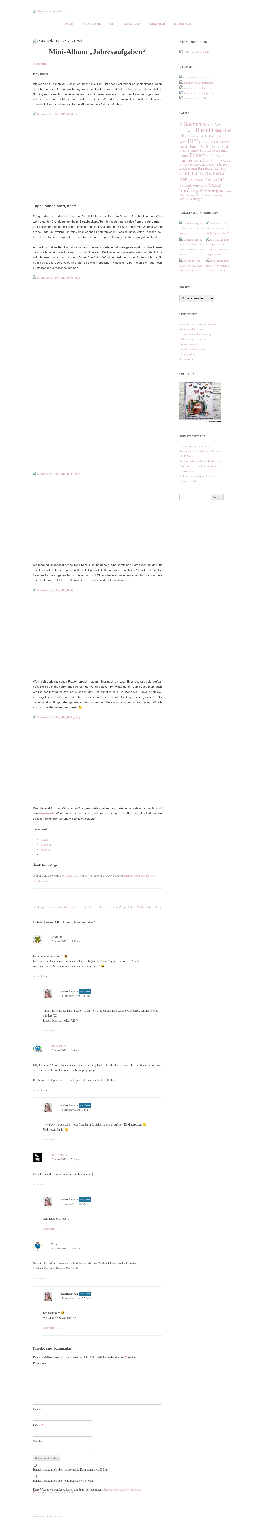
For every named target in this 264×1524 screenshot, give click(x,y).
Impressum (182, 23)
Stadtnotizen (186, 359)
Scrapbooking (41, 880)
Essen (226, 142)
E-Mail (38, 1425)
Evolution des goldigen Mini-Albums (200, 461)
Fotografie (92, 23)
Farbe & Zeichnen (205, 146)
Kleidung (192, 168)
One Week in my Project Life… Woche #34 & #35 (130, 907)
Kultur (212, 174)
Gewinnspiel (191, 164)
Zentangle (195, 199)
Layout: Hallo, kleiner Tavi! (195, 446)
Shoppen (225, 191)
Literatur (132, 23)
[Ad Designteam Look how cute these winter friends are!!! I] (192, 260)
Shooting (208, 190)
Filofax (205, 150)
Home (69, 23)
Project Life (215, 179)
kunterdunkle (59, 1155)
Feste (225, 146)
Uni (182, 195)
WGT (208, 195)
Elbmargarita (186, 354)
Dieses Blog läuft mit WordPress (49, 1516)
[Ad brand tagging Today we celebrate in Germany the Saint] (218, 260)
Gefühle (198, 161)
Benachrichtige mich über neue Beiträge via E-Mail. (63, 1480)
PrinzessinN (58, 1046)
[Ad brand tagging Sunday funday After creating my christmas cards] (192, 239)
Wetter (200, 195)
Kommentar (40, 1363)
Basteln (128, 875)
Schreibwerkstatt (193, 185)
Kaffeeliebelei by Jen (191, 329)
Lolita (193, 180)
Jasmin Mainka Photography (195, 334)
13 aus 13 (209, 125)
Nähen (201, 180)
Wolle (183, 199)
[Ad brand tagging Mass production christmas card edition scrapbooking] (218, 239)
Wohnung (217, 195)
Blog (218, 130)
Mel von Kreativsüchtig (192, 339)
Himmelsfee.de (187, 344)
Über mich (157, 23)
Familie (184, 147)
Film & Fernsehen (189, 150)
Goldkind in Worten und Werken (197, 324)
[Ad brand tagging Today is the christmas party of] (192, 223)
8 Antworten (40, 63)
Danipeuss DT (142, 875)
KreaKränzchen (211, 168)
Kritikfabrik (191, 173)
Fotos (195, 155)
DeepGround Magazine (192, 349)
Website (37, 1441)
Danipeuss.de (46, 813)
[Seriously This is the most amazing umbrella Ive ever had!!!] (218, 223)
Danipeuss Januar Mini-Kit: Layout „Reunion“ (62, 907)
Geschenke (212, 160)
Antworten (39, 976)
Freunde (209, 156)
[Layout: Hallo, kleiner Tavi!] (200, 422)
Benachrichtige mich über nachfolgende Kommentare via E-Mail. (71, 1469)
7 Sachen (190, 124)
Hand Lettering (208, 164)
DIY (112, 23)
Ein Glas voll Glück (210, 142)
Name (37, 1409)
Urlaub (191, 195)
